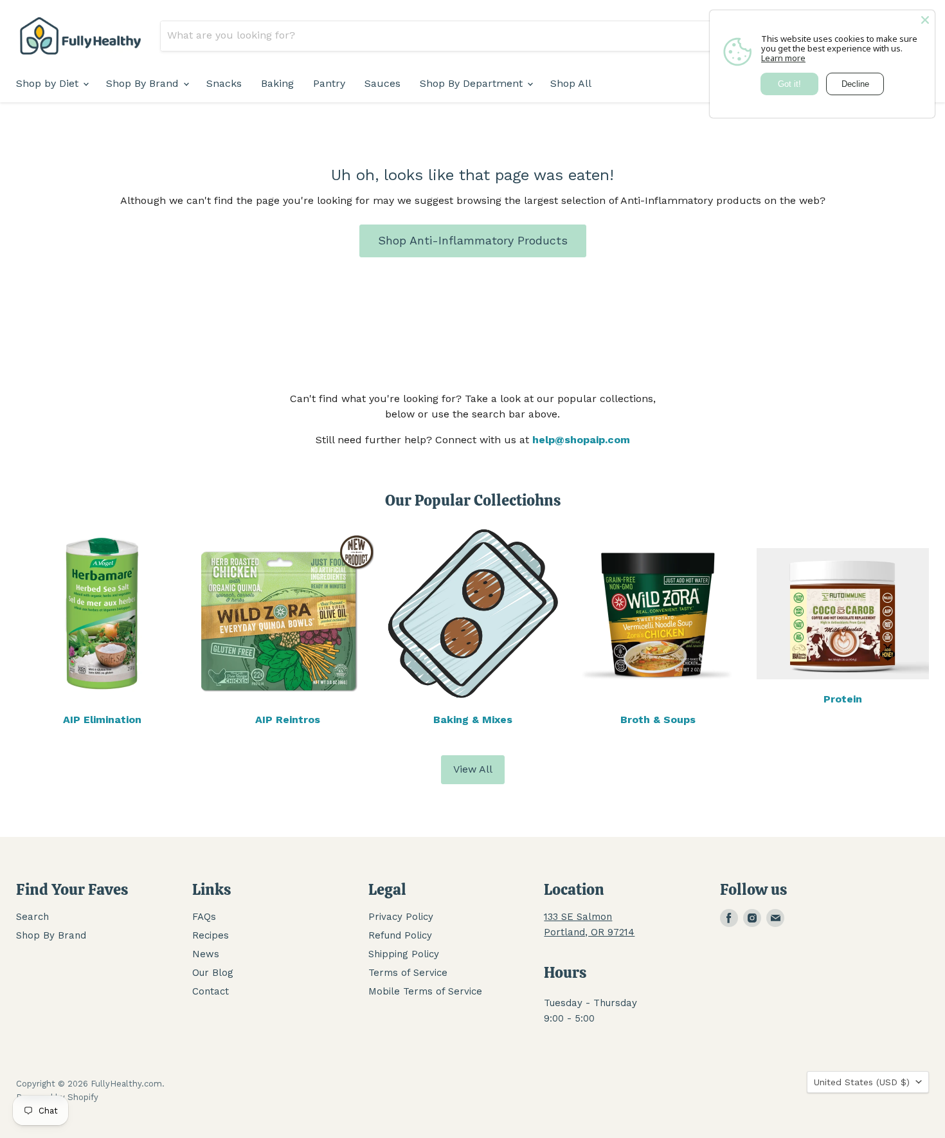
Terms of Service (407, 972)
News (205, 954)
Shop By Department (473, 83)
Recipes (210, 935)
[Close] (925, 20)
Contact (210, 991)
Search (32, 916)
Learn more (783, 58)
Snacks (224, 83)
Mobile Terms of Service (425, 991)
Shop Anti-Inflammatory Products (473, 240)
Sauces (382, 83)
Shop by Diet (49, 83)
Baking (277, 83)
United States (862, 1082)
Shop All (570, 83)
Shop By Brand (144, 83)
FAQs (204, 916)
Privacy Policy (400, 916)
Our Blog (212, 972)
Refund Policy (400, 935)
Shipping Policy (403, 954)
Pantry (329, 83)
